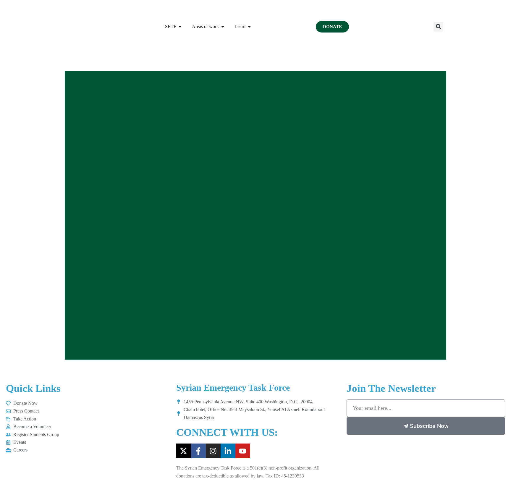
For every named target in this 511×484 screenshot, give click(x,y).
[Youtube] (242, 451)
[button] (438, 27)
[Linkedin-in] (228, 451)
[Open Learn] (249, 26)
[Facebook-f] (198, 451)
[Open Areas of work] (222, 26)
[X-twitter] (183, 451)
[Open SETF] (180, 26)
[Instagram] (213, 451)
